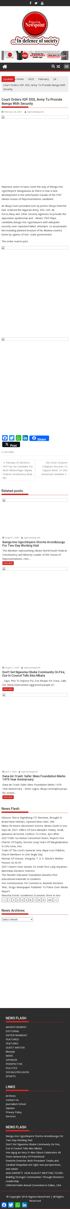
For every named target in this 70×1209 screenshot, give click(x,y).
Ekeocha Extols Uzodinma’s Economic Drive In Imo (31, 895)
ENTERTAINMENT (16, 1035)
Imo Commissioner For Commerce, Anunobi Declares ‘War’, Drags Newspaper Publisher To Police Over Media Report (35, 887)
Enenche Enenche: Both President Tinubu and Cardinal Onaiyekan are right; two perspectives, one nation (33, 1164)
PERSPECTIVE (14, 1064)
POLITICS (11, 1068)
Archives (11, 1095)
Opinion (10, 1108)
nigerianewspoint (35, 111)
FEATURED (9, 452)
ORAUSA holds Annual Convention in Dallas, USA (33, 1185)
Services (11, 1116)
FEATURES (12, 1043)
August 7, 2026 (12, 537)
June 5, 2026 (11, 771)
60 (49, 900)
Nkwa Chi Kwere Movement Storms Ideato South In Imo (34, 825)
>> (55, 900)
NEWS (9, 1055)
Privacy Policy (14, 1112)
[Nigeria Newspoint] (4, 66)
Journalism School (16, 1104)
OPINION (11, 1059)
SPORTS (11, 1076)
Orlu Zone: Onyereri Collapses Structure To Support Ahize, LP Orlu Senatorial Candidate (54, 468)
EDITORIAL (12, 1031)
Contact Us (12, 1100)
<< (4, 900)
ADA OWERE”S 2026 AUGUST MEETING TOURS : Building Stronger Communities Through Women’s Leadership (35, 1177)
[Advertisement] (35, 961)
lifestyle (10, 1051)
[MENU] (66, 66)
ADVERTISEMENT (16, 1027)
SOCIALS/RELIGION (17, 1072)
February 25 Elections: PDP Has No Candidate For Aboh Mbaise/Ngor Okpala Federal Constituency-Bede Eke (18, 470)
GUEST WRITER (15, 1047)
